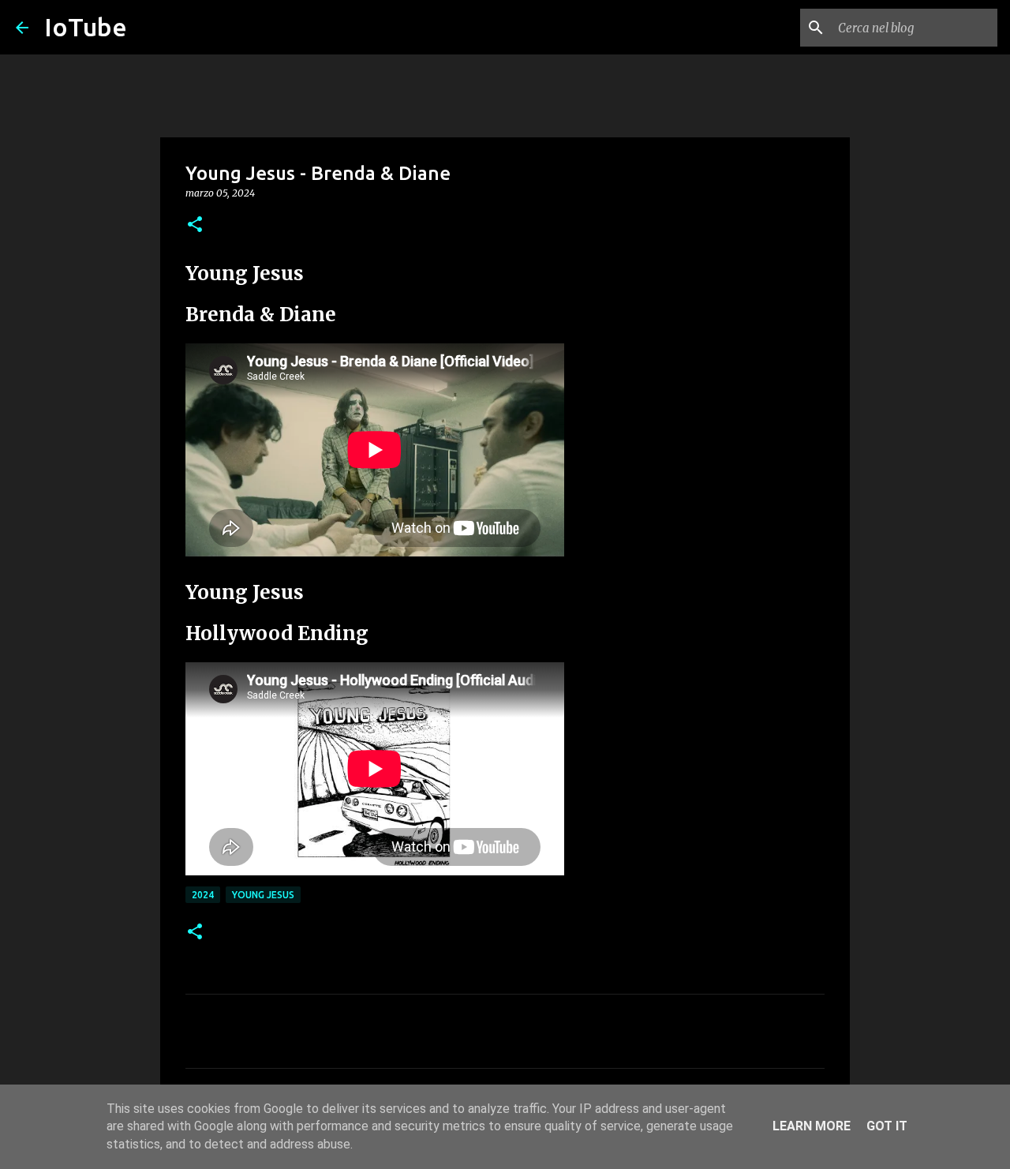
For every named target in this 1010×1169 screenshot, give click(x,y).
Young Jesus (263, 895)
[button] (194, 225)
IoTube (85, 27)
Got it (886, 1125)
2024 (203, 895)
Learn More (811, 1125)
